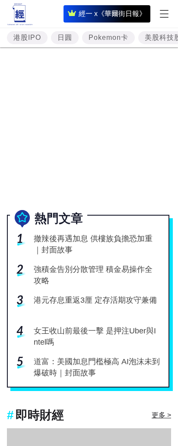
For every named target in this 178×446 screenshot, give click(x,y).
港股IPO (27, 37)
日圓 (64, 37)
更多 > (161, 415)
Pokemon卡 (108, 37)
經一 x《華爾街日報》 (112, 13)
